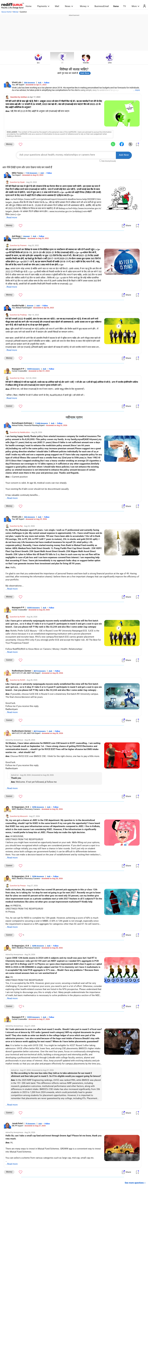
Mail (57, 6)
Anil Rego (16, 236)
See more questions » (135, 1182)
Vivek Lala (16, 82)
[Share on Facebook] (121, 144)
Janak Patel (17, 1123)
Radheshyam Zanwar (21, 671)
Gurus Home (6, 12)
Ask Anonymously (109, 161)
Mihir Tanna (17, 173)
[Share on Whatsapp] (113, 144)
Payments (42, 6)
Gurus (116, 6)
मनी (62, 63)
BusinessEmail (102, 6)
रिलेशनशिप (86, 63)
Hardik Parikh (18, 305)
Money (83, 6)
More (134, 6)
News (67, 6)
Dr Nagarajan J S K (20, 807)
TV (124, 6)
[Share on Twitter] (130, 144)
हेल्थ (38, 63)
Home (29, 6)
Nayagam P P (18, 369)
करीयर (110, 63)
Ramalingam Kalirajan (22, 423)
